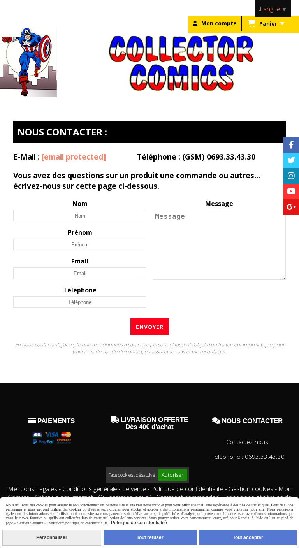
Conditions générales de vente (104, 489)
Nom (80, 203)
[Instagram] (291, 176)
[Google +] (291, 207)
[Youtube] (291, 191)
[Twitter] (291, 160)
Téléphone (80, 290)
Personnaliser (51, 537)
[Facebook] (291, 145)
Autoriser (172, 474)
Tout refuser (150, 537)
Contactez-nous (247, 442)
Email (79, 261)
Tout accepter (248, 537)
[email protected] (74, 156)
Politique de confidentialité (187, 489)
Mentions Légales (32, 489)
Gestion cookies (252, 489)
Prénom (80, 232)
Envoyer (150, 326)
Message (219, 203)
